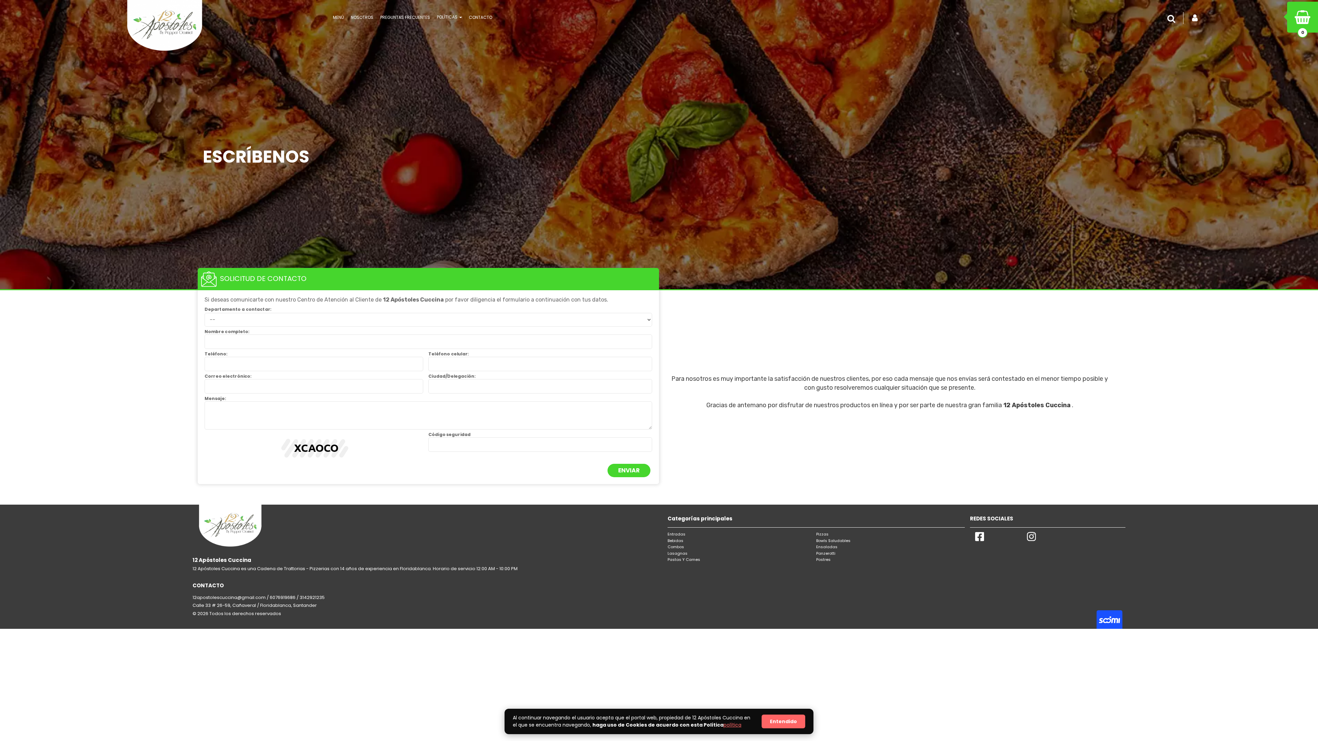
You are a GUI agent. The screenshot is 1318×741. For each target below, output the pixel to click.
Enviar (629, 470)
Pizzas (822, 534)
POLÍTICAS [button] (448, 17)
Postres (823, 559)
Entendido (783, 721)
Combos (676, 547)
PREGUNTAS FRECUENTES (405, 17)
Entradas (676, 534)
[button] (1173, 18)
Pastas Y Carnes (684, 559)
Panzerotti (825, 553)
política (732, 724)
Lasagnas (677, 553)
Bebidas (675, 540)
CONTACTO (480, 17)
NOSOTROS (362, 17)
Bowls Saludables (833, 540)
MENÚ (338, 17)
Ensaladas (826, 547)
